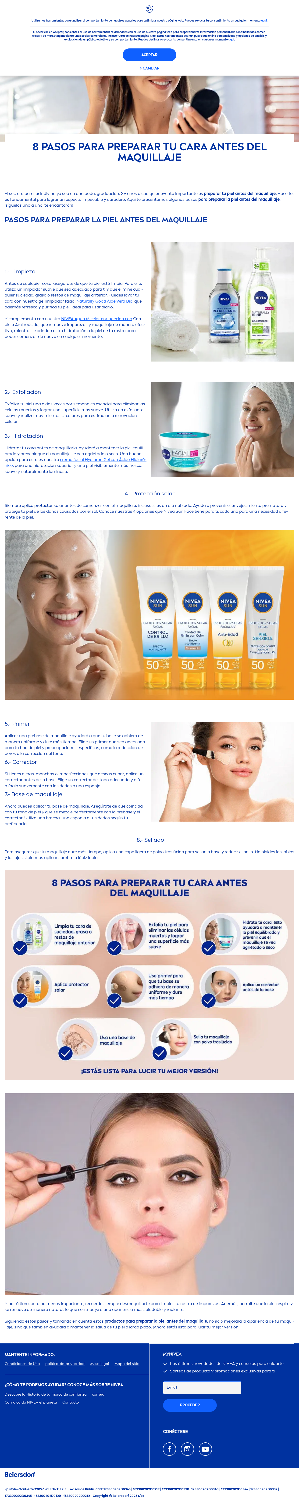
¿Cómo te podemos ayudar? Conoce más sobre (64, 1384)
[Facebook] (169, 1449)
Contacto (70, 1402)
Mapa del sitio (126, 1363)
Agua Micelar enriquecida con (96, 318)
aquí (264, 20)
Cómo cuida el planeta (31, 1402)
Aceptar (149, 55)
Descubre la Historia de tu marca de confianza (46, 1394)
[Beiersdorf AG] (20, 1475)
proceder (190, 1405)
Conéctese (175, 1431)
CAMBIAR (151, 68)
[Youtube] (205, 1449)
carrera (98, 1394)
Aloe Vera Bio (104, 301)
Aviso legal (99, 1363)
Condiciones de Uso (22, 1363)
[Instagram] (187, 1449)
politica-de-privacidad (65, 1363)
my (172, 1354)
